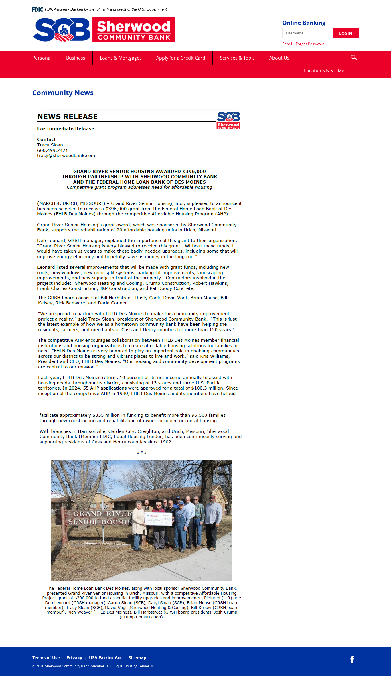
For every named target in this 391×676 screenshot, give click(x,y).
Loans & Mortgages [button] (121, 58)
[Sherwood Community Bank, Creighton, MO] (103, 30)
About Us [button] (279, 58)
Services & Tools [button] (237, 58)
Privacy (74, 658)
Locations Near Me (327, 72)
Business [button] (75, 58)
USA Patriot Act (105, 658)
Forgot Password (310, 43)
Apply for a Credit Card (184, 59)
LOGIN (345, 33)
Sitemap (138, 658)
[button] (354, 56)
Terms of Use (46, 658)
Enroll (287, 43)
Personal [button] (42, 58)
